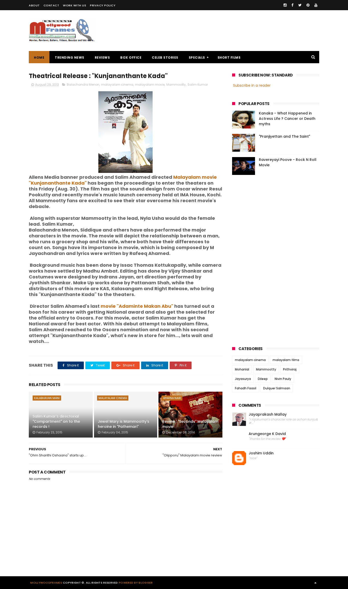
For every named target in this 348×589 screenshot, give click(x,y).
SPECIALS (197, 57)
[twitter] (300, 5)
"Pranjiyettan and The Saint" (284, 136)
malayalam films (286, 360)
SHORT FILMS (229, 57)
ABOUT (34, 5)
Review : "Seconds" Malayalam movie (190, 424)
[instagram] (285, 5)
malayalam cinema (117, 84)
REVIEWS (102, 57)
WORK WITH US (74, 5)
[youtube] (316, 5)
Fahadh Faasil (245, 388)
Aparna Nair (172, 398)
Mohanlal (242, 369)
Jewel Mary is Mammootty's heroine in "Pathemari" (123, 424)
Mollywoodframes (46, 583)
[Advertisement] (226, 30)
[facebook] (292, 5)
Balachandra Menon (83, 84)
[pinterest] (308, 5)
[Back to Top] (315, 582)
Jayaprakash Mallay (268, 414)
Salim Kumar (198, 84)
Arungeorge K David (267, 434)
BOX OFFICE (130, 57)
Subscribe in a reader (252, 85)
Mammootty (176, 84)
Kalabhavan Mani (47, 398)
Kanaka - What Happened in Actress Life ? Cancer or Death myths (287, 118)
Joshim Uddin (261, 453)
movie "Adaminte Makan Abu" (137, 306)
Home (39, 57)
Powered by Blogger (136, 583)
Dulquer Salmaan (276, 388)
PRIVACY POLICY (102, 5)
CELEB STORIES (165, 57)
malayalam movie (150, 84)
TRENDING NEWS (69, 57)
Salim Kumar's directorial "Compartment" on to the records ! (56, 421)
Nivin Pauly (283, 379)
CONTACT (51, 5)
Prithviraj (290, 369)
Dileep (263, 379)
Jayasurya (243, 379)
